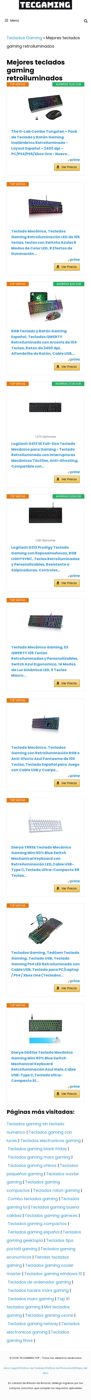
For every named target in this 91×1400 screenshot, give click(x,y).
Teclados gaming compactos (37, 1223)
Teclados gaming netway (33, 1323)
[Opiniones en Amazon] (45, 431)
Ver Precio (69, 167)
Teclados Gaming (24, 38)
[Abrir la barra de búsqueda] (86, 21)
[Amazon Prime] (74, 160)
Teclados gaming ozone (49, 1315)
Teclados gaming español (33, 1232)
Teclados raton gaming (56, 1190)
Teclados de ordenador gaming (39, 1282)
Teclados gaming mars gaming (39, 1157)
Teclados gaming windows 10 (53, 1273)
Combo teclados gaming (33, 1198)
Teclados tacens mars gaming (38, 1290)
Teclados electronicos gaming (50, 1140)
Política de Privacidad (59, 1368)
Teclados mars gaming (31, 1299)
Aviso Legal (11, 1368)
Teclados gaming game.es (51, 1215)
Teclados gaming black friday (37, 1148)
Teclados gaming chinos (32, 1165)
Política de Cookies (32, 1368)
